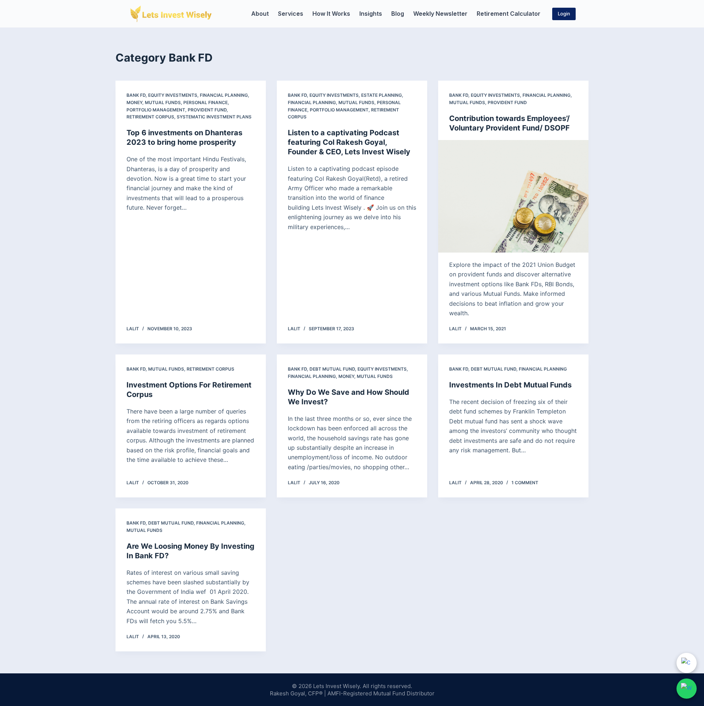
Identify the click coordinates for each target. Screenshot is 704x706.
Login (564, 13)
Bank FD (136, 95)
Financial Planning (224, 95)
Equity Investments (172, 95)
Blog (397, 13)
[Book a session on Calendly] (686, 663)
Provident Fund (207, 110)
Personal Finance (205, 102)
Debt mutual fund (332, 369)
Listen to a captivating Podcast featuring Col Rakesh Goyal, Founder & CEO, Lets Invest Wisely (349, 142)
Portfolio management (155, 110)
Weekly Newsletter (440, 13)
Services (290, 13)
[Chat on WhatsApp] (686, 689)
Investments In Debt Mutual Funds (510, 384)
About (260, 13)
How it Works (331, 13)
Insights (370, 13)
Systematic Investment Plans (214, 116)
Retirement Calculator (508, 13)
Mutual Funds (163, 102)
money (134, 102)
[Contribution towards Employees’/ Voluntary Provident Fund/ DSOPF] (513, 196)
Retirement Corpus (150, 116)
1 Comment (524, 482)
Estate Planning (381, 95)
